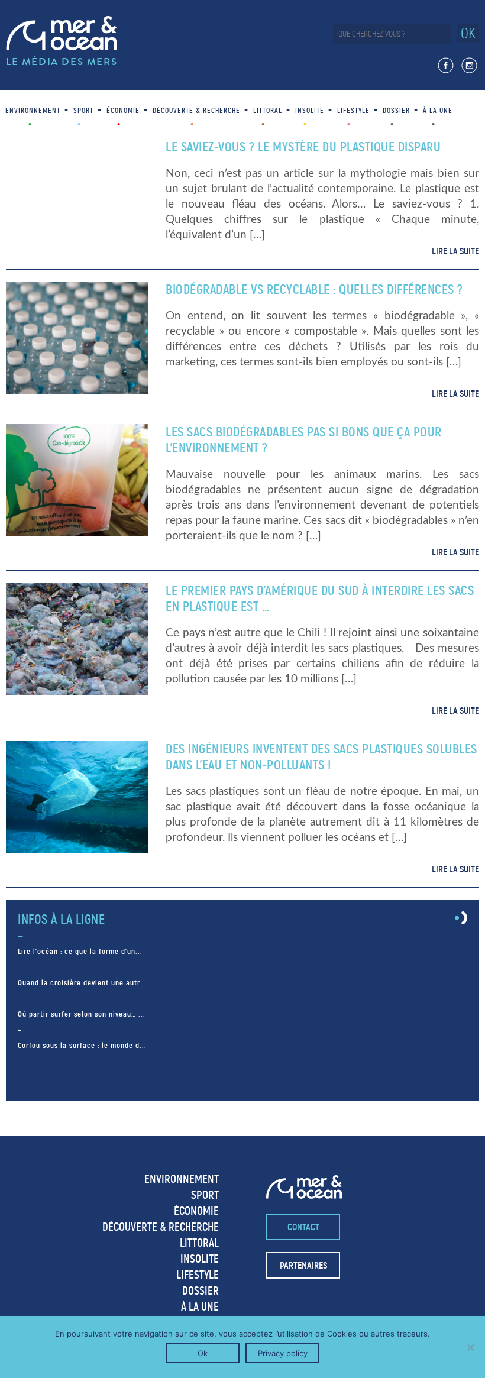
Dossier (396, 110)
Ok (203, 1353)
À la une (437, 110)
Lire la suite (455, 251)
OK (468, 33)
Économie (123, 110)
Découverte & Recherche (196, 110)
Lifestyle (353, 110)
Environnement (32, 110)
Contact (303, 1227)
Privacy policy (283, 1353)
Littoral (267, 110)
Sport (83, 110)
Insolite (309, 110)
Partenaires (303, 1265)
